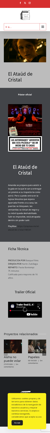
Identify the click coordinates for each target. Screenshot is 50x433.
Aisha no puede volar (12, 359)
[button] (6, 354)
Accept (17, 423)
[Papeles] (37, 341)
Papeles (33, 357)
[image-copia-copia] (25, 391)
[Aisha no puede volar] (13, 341)
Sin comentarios (11, 365)
